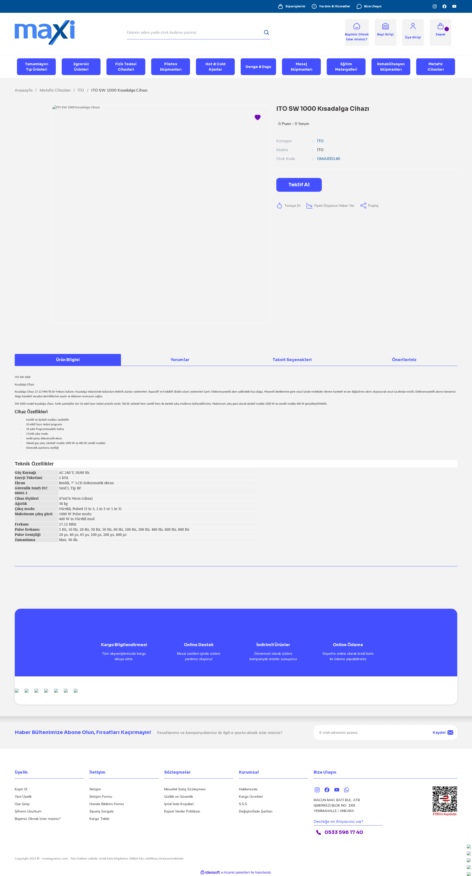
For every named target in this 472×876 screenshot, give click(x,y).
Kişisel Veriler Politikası (182, 811)
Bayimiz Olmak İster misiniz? (38, 818)
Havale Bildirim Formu (106, 804)
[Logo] (49, 32)
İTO (320, 140)
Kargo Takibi (99, 818)
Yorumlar (180, 359)
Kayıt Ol (21, 789)
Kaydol (439, 732)
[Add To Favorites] (258, 118)
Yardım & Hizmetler (334, 6)
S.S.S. (243, 804)
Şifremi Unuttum (28, 811)
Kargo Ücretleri (251, 796)
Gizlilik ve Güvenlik (178, 796)
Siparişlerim (295, 6)
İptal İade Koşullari (179, 804)
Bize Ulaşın (373, 6)
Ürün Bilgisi (68, 359)
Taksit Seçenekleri (292, 359)
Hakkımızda (248, 789)
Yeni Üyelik (23, 796)
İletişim (95, 789)
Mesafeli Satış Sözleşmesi (185, 789)
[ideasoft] (210, 872)
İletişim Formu (100, 796)
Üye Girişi (22, 804)
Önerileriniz (404, 359)
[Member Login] (413, 26)
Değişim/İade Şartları (255, 811)
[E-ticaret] (235, 872)
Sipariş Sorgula (101, 811)
